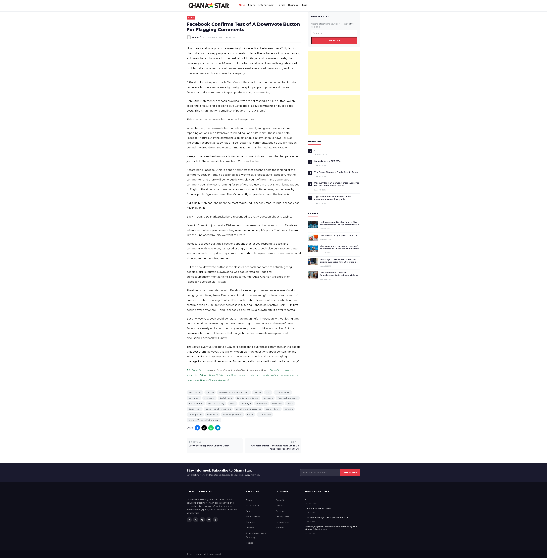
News (242, 5)
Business (293, 5)
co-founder (194, 398)
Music (304, 5)
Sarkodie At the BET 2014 (327, 161)
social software (273, 409)
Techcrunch (212, 414)
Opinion (250, 527)
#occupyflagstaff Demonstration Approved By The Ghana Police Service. (336, 184)
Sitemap (280, 527)
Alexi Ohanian (195, 392)
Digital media (226, 398)
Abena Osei (198, 37)
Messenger (246, 403)
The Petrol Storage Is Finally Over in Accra (336, 172)
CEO (268, 392)
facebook (268, 398)
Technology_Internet (232, 414)
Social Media (195, 409)
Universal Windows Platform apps (204, 420)
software (289, 409)
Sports (251, 5)
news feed (277, 403)
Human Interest (196, 403)
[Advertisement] (334, 71)
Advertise (280, 511)
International (252, 505)
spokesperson (195, 414)
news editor (261, 403)
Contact (280, 505)
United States (265, 414)
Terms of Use (282, 522)
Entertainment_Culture (247, 398)
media (232, 403)
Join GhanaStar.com (198, 370)
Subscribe (334, 40)
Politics (281, 5)
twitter (250, 414)
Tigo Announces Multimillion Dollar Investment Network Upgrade (332, 198)
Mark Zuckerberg (216, 403)
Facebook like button (288, 398)
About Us (280, 500)
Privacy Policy (282, 516)
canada (257, 392)
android (210, 392)
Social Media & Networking (218, 409)
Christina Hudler (282, 392)
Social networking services (248, 409)
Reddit (290, 403)
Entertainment (266, 5)
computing (209, 398)
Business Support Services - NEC (234, 392)
